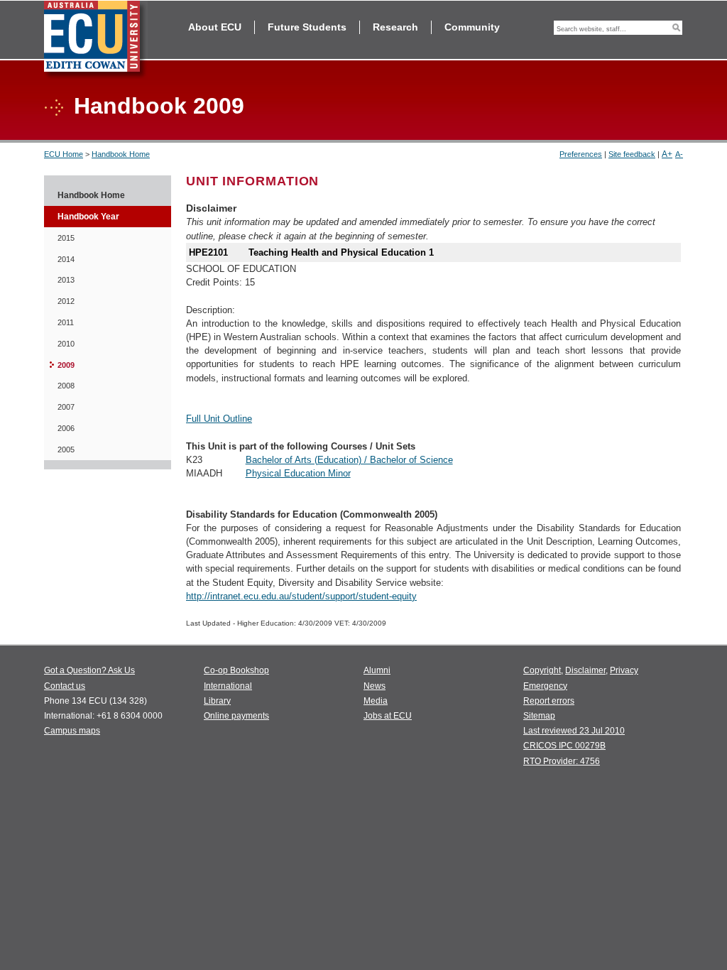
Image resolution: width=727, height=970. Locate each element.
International (228, 686)
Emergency (545, 686)
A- (679, 154)
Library (217, 701)
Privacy (624, 670)
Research (395, 27)
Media (376, 701)
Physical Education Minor (298, 473)
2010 (66, 343)
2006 (66, 428)
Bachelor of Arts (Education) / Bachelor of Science (349, 459)
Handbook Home (121, 154)
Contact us (64, 686)
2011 (66, 322)
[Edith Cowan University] (96, 40)
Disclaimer (585, 670)
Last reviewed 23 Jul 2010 (574, 730)
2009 (66, 365)
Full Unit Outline (219, 418)
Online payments (236, 716)
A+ (667, 154)
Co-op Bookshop (236, 670)
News (375, 686)
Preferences (580, 154)
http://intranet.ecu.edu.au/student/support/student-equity (301, 596)
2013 (66, 280)
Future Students (307, 27)
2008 (66, 385)
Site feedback (631, 154)
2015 (66, 238)
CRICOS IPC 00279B (564, 745)
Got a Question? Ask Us (89, 670)
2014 (66, 259)
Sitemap (539, 716)
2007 (66, 407)
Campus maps (72, 730)
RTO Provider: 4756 (561, 761)
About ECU (214, 27)
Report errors (548, 701)
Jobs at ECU (388, 716)
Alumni (377, 670)
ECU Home (63, 154)
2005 (66, 449)
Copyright (542, 670)
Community (472, 27)
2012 (66, 301)
